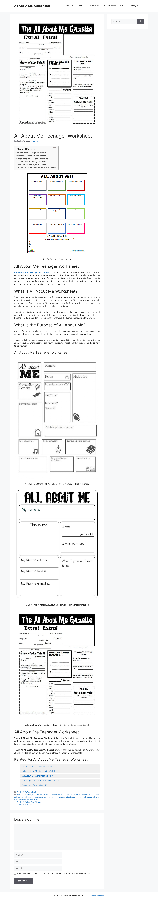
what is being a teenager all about (27, 799)
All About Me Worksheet (26, 792)
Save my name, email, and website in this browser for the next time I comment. (54, 873)
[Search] (140, 21)
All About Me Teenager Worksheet (31, 153)
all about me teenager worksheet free (57, 794)
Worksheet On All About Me (35, 785)
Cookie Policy (110, 6)
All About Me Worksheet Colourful (38, 776)
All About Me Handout (25, 805)
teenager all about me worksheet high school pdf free (78, 797)
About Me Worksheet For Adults (37, 766)
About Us (69, 6)
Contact (81, 6)
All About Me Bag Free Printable (29, 802)
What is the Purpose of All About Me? (33, 159)
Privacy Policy (135, 6)
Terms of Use (94, 6)
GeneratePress (97, 895)
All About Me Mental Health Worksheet (40, 771)
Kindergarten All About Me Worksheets (40, 780)
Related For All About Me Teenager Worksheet (38, 167)
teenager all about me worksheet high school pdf (37, 797)
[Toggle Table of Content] (53, 149)
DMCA (122, 6)
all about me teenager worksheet (29, 794)
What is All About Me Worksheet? (31, 156)
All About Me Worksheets (32, 6)
